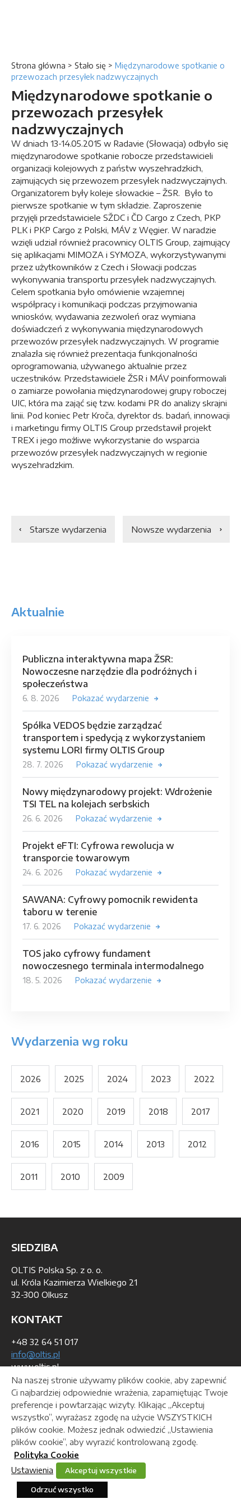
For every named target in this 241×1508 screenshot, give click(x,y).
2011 (29, 1176)
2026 (30, 1079)
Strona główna (38, 65)
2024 (117, 1079)
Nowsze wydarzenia (171, 529)
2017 (200, 1111)
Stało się (90, 65)
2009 (113, 1176)
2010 (70, 1176)
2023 (161, 1079)
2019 (116, 1111)
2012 (197, 1144)
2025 (74, 1079)
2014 (113, 1144)
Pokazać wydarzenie (110, 698)
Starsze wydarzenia (68, 529)
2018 (158, 1111)
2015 (71, 1144)
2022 (204, 1079)
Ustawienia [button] (32, 1470)
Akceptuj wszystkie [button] (101, 1470)
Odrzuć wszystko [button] (62, 1489)
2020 (73, 1111)
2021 (29, 1111)
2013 (155, 1144)
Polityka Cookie (46, 1455)
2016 (29, 1144)
